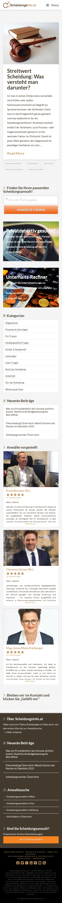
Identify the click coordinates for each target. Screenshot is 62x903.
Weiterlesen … (31, 523)
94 (13, 576)
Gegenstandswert (13, 164)
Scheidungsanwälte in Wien (21, 796)
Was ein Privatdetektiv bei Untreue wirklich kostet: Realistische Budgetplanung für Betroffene (30, 411)
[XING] (35, 863)
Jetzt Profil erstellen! (31, 839)
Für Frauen (11, 336)
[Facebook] (17, 863)
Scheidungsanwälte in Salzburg (22, 810)
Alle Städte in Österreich (19, 816)
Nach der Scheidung (15, 369)
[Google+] (26, 863)
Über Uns (52, 852)
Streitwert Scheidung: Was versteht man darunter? (25, 79)
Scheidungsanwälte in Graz (20, 803)
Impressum (38, 858)
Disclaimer (23, 858)
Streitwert (49, 164)
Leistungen (10, 356)
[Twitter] (22, 863)
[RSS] (44, 863)
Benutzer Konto (14, 852)
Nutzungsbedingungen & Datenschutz (31, 856)
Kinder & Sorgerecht (15, 349)
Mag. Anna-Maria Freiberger (24, 648)
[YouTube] (39, 863)
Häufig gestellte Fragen (17, 342)
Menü (55, 5)
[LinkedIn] (31, 863)
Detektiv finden (35, 852)
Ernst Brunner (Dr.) (18, 490)
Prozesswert (32, 164)
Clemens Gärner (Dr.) (19, 569)
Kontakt (31, 854)
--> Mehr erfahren (12, 732)
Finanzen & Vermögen (16, 329)
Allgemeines (11, 322)
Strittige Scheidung (14, 169)
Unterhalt (10, 375)
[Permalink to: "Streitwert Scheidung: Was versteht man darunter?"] (31, 43)
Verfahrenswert (35, 169)
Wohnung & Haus (14, 389)
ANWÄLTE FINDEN (37, 210)
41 (13, 655)
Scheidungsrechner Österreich (22, 434)
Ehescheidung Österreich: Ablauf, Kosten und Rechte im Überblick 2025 (30, 425)
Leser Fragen (11, 362)
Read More (15, 153)
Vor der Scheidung (14, 382)
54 (13, 497)
